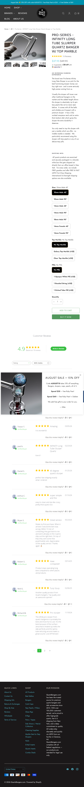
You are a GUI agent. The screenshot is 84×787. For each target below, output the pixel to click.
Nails (27, 741)
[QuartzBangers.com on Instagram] (77, 769)
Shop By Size (9, 708)
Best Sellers (29, 696)
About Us (7, 692)
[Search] (63, 13)
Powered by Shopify (33, 782)
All (11, 29)
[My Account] (69, 13)
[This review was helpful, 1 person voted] (65, 552)
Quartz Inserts (30, 748)
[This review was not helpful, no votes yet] (69, 418)
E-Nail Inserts (30, 744)
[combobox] (21, 363)
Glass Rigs (29, 712)
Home (7, 7)
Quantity (55, 297)
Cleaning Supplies (32, 730)
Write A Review (58, 349)
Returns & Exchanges (12, 704)
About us (18, 19)
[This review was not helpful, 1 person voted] (69, 640)
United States (14, 769)
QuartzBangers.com (18, 782)
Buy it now (65, 317)
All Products (29, 692)
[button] (66, 66)
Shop (17, 7)
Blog (7, 19)
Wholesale (8, 716)
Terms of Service (10, 719)
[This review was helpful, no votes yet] (65, 418)
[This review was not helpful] (68, 604)
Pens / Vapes (30, 719)
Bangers (28, 700)
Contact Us (8, 696)
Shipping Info (9, 700)
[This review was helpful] (65, 640)
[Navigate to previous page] (34, 650)
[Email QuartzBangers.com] (67, 769)
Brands (8, 13)
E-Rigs (27, 716)
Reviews (22, 13)
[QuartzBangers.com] (42, 13)
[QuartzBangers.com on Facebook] (72, 769)
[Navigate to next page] (50, 650)
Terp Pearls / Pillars (32, 708)
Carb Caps (29, 704)
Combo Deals (30, 752)
